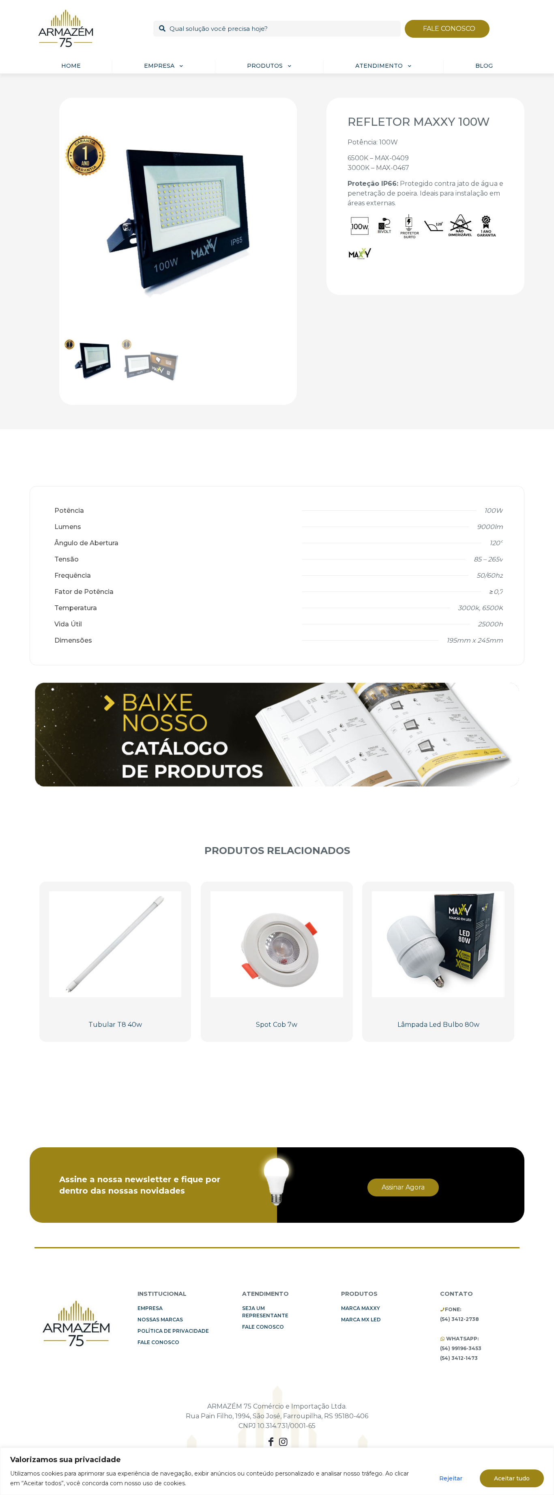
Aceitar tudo (512, 1478)
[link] (277, 734)
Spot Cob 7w (276, 1024)
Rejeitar (450, 1478)
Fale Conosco (158, 1342)
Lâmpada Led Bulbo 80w (438, 1024)
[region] (277, 1471)
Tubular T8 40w (115, 1024)
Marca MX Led (361, 1319)
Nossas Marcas (160, 1319)
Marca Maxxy (360, 1308)
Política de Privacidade (173, 1331)
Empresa (150, 1308)
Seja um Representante (265, 1312)
